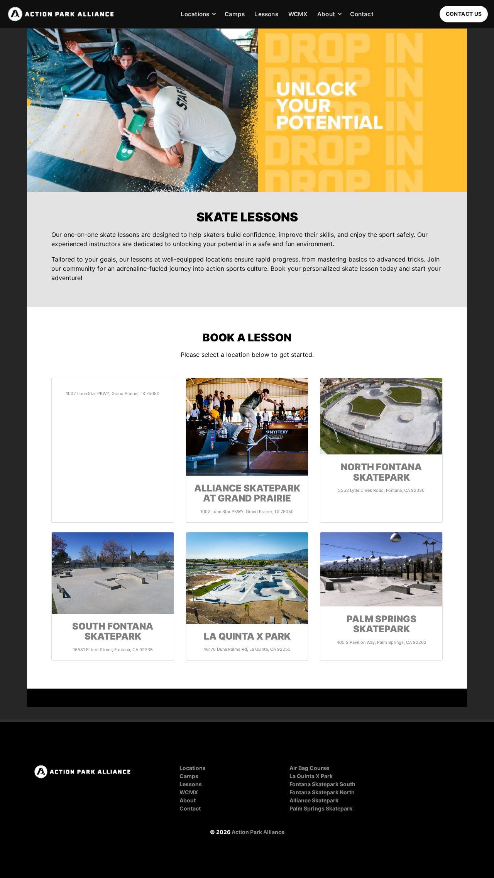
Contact (362, 14)
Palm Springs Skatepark (320, 808)
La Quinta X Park (311, 776)
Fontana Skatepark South (322, 784)
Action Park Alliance (258, 832)
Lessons (266, 14)
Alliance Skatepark (313, 800)
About (326, 14)
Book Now (113, 450)
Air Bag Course (309, 768)
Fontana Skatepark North (322, 792)
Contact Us (464, 14)
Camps (235, 14)
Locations (195, 14)
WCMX (298, 14)
